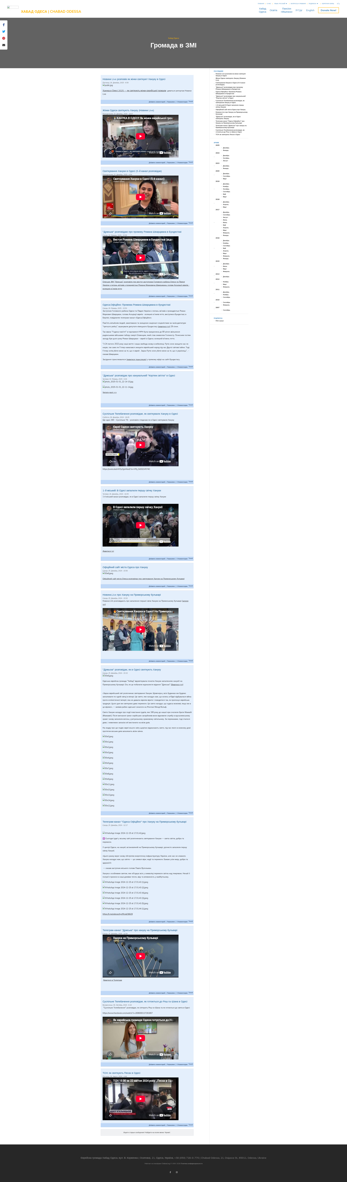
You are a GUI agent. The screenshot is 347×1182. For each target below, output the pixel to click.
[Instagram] (176, 1172)
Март (225, 179)
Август (225, 161)
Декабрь (226, 148)
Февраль (226, 233)
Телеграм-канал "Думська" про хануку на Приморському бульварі (140, 930)
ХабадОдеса (262, 10)
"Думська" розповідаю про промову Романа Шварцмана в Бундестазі (142, 231)
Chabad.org (166, 1164)
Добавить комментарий (157, 102)
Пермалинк (171, 102)
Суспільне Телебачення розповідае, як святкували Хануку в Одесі (140, 413)
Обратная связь (328, 3)
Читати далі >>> (110, 392)
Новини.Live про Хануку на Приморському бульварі (132, 594)
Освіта (273, 10)
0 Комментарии (182, 102)
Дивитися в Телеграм (112, 980)
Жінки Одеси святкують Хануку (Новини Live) (128, 110)
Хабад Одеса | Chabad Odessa (51, 11)
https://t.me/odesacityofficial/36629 (118, 914)
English (310, 10)
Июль (225, 220)
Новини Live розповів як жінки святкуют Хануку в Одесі (134, 79)
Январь (226, 150)
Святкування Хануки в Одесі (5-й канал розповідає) (132, 171)
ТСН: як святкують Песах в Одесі (121, 1072)
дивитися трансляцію (136, 359)
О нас (269, 3)
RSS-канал (220, 321)
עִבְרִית (299, 10)
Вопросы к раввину (298, 3)
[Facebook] (170, 1172)
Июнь (225, 222)
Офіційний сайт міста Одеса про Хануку (125, 567)
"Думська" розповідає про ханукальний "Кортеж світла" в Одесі (139, 375)
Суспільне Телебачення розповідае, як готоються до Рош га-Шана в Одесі (145, 1001)
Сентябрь (226, 176)
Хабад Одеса (173, 38)
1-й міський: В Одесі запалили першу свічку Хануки (132, 490)
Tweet (191, 101)
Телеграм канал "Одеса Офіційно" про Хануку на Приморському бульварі (144, 821)
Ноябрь (226, 186)
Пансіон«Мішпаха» (287, 10)
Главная (261, 3)
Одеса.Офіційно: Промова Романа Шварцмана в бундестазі (136, 304)
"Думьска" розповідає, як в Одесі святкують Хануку (132, 669)
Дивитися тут (108, 551)
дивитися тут (164, 326)
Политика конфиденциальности (192, 1164)
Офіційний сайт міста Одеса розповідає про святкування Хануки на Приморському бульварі (143, 578)
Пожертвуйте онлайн (328, 10)
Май (224, 194)
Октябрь (226, 158)
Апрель (226, 204)
